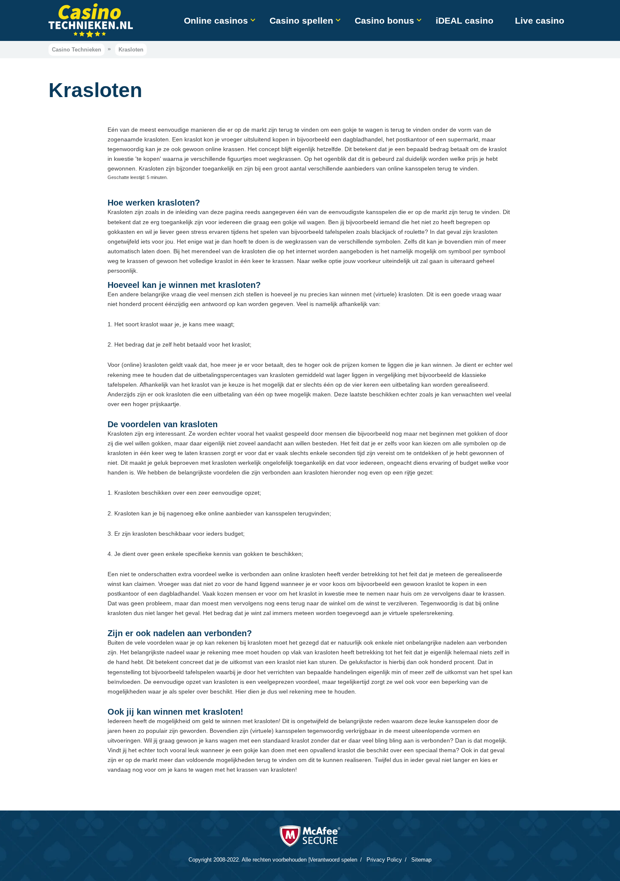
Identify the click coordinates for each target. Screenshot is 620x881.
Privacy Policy (384, 860)
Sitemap (421, 860)
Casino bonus (384, 20)
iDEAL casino (464, 20)
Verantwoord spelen (333, 860)
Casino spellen (301, 20)
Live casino (539, 20)
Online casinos (216, 20)
